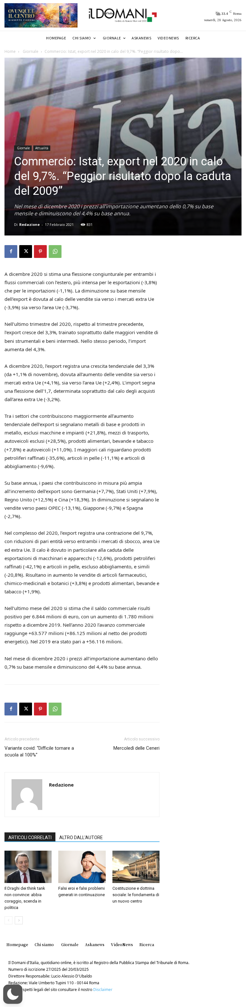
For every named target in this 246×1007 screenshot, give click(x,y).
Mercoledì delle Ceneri (136, 748)
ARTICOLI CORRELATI (30, 837)
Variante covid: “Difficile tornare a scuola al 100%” (39, 751)
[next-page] (19, 920)
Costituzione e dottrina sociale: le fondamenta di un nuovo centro (135, 895)
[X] (25, 251)
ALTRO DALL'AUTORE (81, 837)
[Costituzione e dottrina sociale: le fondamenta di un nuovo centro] (136, 867)
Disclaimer (102, 989)
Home (10, 51)
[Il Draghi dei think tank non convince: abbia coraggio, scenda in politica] (28, 867)
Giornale (30, 51)
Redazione (29, 224)
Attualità (41, 148)
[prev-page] (8, 920)
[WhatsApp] (55, 251)
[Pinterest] (40, 251)
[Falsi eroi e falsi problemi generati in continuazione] (81, 867)
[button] (12, 994)
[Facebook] (10, 251)
